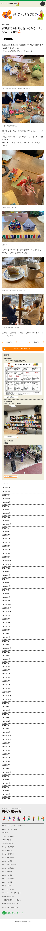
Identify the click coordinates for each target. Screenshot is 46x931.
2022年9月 (6, 659)
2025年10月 (7, 524)
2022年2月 (6, 685)
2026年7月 (6, 491)
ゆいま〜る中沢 (7, 871)
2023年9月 (6, 615)
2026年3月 (6, 506)
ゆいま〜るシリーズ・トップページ (13, 826)
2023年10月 (7, 612)
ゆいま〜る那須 (7, 850)
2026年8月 (6, 488)
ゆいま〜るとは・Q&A (9, 829)
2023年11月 (6, 608)
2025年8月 (6, 532)
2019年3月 (6, 791)
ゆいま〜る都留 (7, 875)
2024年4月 (6, 590)
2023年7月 (6, 623)
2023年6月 (6, 626)
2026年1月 (6, 513)
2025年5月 (6, 542)
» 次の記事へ (36, 342)
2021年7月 (6, 710)
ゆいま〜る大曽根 (8, 878)
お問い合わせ (6, 840)
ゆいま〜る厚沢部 (8, 847)
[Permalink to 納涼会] (23, 473)
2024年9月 (6, 572)
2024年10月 (7, 568)
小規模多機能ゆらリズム (10, 903)
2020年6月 (6, 754)
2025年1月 (6, 557)
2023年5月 (6, 630)
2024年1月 (6, 601)
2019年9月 (6, 776)
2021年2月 (6, 729)
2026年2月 (6, 510)
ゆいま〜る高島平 (8, 857)
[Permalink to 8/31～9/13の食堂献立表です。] (23, 393)
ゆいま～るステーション (10, 907)
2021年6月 (6, 714)
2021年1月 (6, 732)
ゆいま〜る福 (6, 886)
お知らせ (5, 833)
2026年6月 (6, 495)
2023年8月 (6, 619)
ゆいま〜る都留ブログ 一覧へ (23, 348)
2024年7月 (6, 579)
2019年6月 (6, 783)
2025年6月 (6, 539)
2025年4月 (6, 546)
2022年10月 (7, 656)
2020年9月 (6, 743)
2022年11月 (6, 652)
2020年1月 (6, 769)
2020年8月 (6, 747)
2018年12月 (7, 798)
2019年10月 (7, 772)
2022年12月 (7, 648)
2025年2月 (6, 553)
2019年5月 (6, 787)
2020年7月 (6, 750)
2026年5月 (6, 499)
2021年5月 (6, 718)
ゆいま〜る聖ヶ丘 (8, 868)
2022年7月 (6, 666)
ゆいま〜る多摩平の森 (9, 864)
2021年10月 (7, 699)
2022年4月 (6, 677)
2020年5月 (6, 758)
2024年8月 (6, 575)
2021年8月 (6, 707)
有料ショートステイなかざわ (11, 893)
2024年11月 (6, 564)
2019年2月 (6, 794)
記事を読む (10, 397)
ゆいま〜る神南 (7, 882)
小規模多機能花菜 (8, 896)
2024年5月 (6, 586)
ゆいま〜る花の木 (8, 854)
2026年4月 (6, 502)
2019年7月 (6, 780)
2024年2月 (6, 597)
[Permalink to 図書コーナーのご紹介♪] (23, 433)
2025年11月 (6, 521)
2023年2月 (6, 641)
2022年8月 (6, 663)
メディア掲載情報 (8, 836)
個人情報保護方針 (8, 843)
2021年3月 (6, 725)
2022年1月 (6, 688)
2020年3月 (6, 761)
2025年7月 (6, 535)
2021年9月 (6, 703)
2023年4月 (6, 634)
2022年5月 (6, 674)
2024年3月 (6, 594)
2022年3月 (6, 681)
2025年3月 (6, 550)
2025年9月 (6, 528)
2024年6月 (6, 583)
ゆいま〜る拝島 (7, 861)
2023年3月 (6, 637)
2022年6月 (6, 670)
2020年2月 (6, 765)
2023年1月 (6, 645)
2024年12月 (7, 561)
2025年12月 (7, 517)
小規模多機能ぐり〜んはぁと (11, 900)
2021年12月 (7, 692)
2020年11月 (6, 739)
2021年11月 (6, 696)
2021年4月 (6, 721)
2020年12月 (7, 736)
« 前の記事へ (9, 342)
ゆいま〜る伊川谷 (8, 889)
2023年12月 (7, 604)
